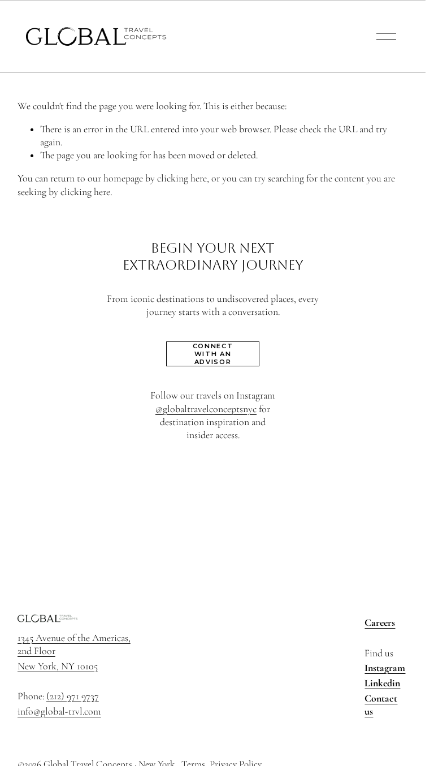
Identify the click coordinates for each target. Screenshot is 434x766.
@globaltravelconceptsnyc (206, 409)
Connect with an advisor (213, 354)
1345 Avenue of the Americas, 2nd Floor (74, 644)
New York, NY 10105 (58, 666)
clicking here (182, 178)
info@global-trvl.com (59, 711)
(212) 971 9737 (72, 696)
